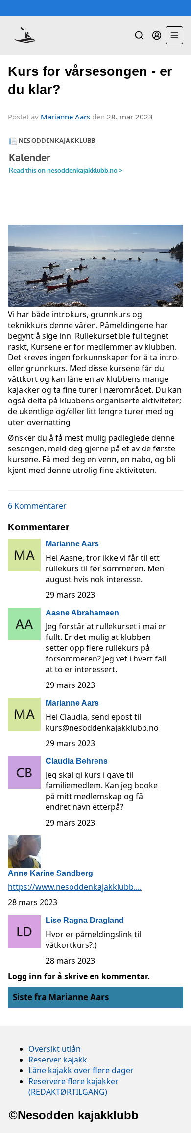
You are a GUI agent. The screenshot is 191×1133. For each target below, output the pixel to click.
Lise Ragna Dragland (85, 920)
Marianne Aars (65, 116)
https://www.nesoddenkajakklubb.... (75, 886)
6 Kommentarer (37, 505)
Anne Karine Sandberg (50, 873)
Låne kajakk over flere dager (81, 1070)
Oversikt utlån (54, 1048)
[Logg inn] (157, 35)
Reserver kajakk (57, 1059)
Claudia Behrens (77, 761)
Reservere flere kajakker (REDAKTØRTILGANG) (73, 1086)
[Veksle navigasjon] (174, 35)
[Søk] (139, 35)
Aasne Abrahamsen (82, 613)
